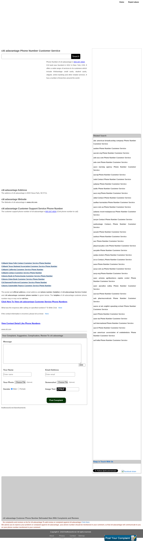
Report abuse (133, 2)
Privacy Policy (62, 537)
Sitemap (81, 536)
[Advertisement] (88, 25)
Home (121, 2)
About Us (51, 537)
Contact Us (73, 537)
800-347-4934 (79, 62)
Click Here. (86, 522)
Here (60, 308)
